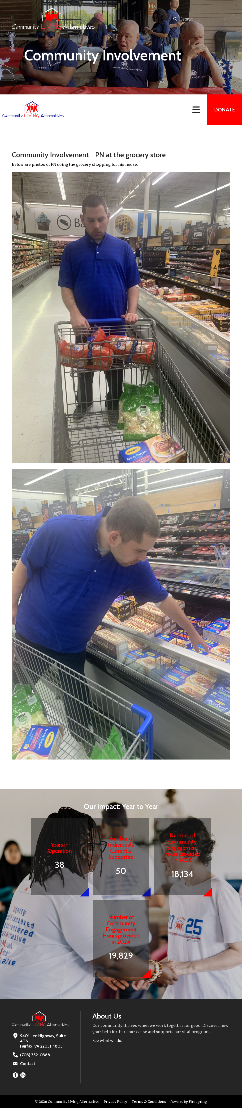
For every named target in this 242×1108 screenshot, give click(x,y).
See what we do (106, 1040)
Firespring (198, 1102)
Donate (224, 109)
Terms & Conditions (149, 1102)
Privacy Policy (115, 1102)
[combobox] (200, 19)
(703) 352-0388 (35, 1054)
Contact (27, 1063)
